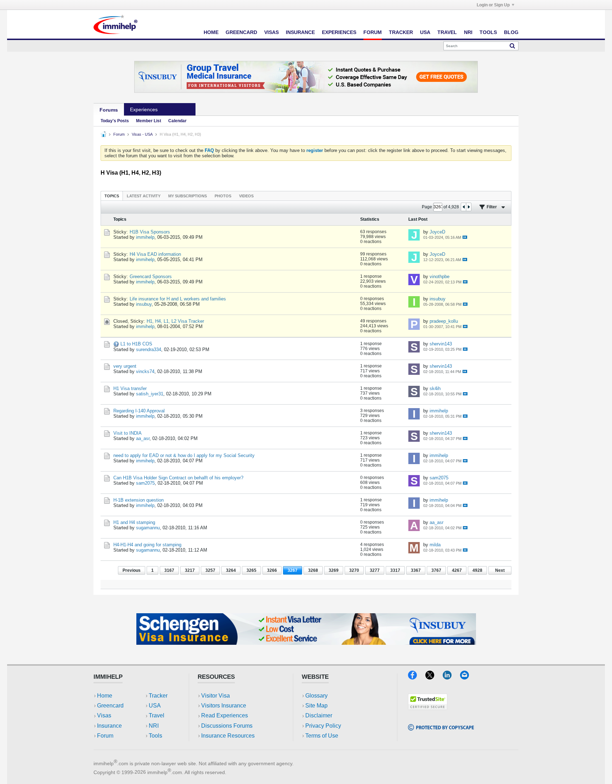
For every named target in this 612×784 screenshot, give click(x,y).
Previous (132, 570)
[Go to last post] (465, 237)
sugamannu (148, 527)
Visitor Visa (215, 696)
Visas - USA (142, 134)
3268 (313, 570)
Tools (488, 32)
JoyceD (437, 232)
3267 (293, 570)
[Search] (512, 46)
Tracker (401, 32)
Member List (148, 120)
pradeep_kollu (444, 321)
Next (500, 570)
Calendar (177, 120)
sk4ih (435, 388)
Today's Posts (115, 120)
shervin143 (441, 343)
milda (435, 544)
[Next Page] (468, 207)
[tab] (112, 196)
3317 (395, 570)
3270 (354, 570)
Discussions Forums (227, 726)
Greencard (241, 32)
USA (425, 32)
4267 (457, 570)
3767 (436, 570)
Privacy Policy (323, 726)
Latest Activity (143, 196)
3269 (334, 570)
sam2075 (145, 483)
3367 (416, 570)
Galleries (179, 109)
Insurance (300, 32)
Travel (447, 32)
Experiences (339, 32)
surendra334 (148, 349)
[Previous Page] (463, 207)
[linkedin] (451, 677)
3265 (251, 570)
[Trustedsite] (427, 707)
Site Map (316, 706)
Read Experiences (224, 715)
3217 (190, 570)
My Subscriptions (187, 196)
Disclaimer (318, 715)
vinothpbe (439, 276)
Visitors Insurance (223, 706)
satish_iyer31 (149, 393)
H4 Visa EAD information (155, 254)
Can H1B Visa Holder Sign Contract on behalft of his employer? (178, 477)
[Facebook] (416, 677)
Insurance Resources (228, 736)
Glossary (316, 696)
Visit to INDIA (127, 433)
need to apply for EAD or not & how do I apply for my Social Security (184, 455)
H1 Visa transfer (130, 388)
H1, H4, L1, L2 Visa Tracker (175, 321)
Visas (271, 32)
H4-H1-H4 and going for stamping (147, 544)
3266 (272, 570)
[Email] (468, 677)
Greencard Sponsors (151, 276)
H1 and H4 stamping (134, 522)
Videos (246, 196)
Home (211, 32)
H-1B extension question (138, 500)
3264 (231, 570)
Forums (109, 110)
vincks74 (145, 371)
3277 (375, 570)
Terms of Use (321, 736)
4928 (477, 570)
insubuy (144, 304)
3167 (169, 570)
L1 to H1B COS (136, 343)
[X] (434, 677)
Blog (511, 32)
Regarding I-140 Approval (139, 410)
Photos (223, 196)
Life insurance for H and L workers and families (178, 298)
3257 (210, 570)
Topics (111, 196)
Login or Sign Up (493, 4)
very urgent (124, 366)
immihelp (145, 237)
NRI (468, 32)
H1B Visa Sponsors (150, 232)
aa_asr (142, 438)
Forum (372, 32)
